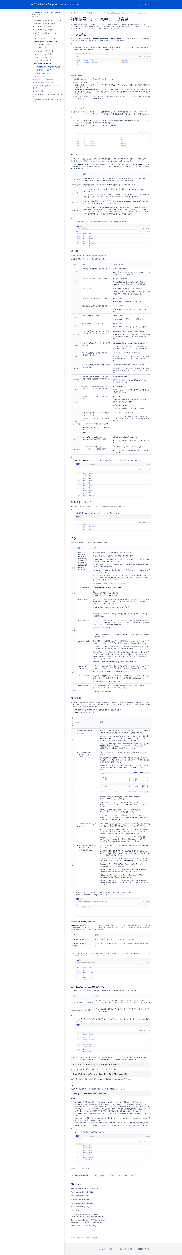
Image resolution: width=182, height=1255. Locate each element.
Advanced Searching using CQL (82, 1192)
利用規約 (119, 1249)
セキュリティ (129, 1249)
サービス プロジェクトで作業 (43, 30)
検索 (139, 4)
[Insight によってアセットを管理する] (132, 13)
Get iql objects (76, 1210)
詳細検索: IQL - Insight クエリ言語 (48, 67)
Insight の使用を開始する (43, 44)
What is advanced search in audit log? (84, 1226)
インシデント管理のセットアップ (44, 38)
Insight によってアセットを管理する (45, 41)
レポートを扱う (40, 76)
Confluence (81, 1238)
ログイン (146, 4)
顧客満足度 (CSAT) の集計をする (44, 82)
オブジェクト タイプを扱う (44, 54)
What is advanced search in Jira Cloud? (84, 1188)
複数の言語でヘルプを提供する (43, 79)
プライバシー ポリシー (106, 1249)
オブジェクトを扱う (41, 57)
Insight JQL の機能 (43, 73)
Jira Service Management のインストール (47, 20)
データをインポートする (43, 60)
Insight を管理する (41, 48)
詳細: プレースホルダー (45, 70)
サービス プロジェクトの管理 (43, 27)
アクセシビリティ (39, 91)
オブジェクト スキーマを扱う (45, 51)
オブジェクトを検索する (43, 63)
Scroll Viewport (92, 1238)
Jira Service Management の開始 (44, 23)
